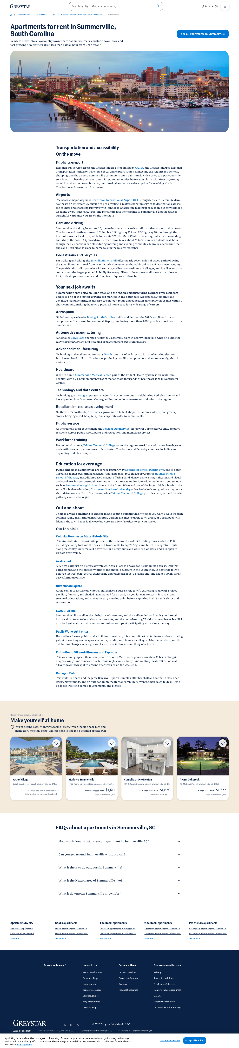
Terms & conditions (163, 978)
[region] (119, 1041)
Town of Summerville (116, 428)
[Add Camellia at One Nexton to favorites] (167, 743)
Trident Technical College (99, 445)
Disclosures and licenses (167, 965)
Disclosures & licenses (165, 984)
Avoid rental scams (92, 972)
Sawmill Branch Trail (104, 260)
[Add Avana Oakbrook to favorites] (223, 743)
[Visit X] (78, 1024)
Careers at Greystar (128, 978)
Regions (123, 984)
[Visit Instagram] (65, 1024)
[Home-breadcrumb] (11, 15)
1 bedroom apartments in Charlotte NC (118, 933)
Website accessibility (164, 1001)
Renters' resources (92, 990)
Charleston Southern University (110, 489)
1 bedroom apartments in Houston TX (117, 928)
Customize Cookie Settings (167, 1007)
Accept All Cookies (194, 1040)
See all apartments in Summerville (203, 34)
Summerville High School (82, 485)
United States (41, 15)
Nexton (92, 412)
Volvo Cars (77, 338)
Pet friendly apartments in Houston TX (207, 928)
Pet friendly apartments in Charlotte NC (208, 933)
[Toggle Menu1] (225, 6)
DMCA (157, 996)
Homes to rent (24, 15)
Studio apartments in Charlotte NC (71, 933)
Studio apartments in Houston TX (71, 928)
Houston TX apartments (21, 928)
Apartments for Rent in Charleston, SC (95, 1031)
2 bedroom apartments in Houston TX (162, 928)
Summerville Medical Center (93, 375)
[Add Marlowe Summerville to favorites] (112, 743)
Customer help (90, 978)
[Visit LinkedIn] (71, 1024)
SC (54, 15)
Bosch (108, 354)
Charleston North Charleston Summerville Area (81, 15)
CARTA (139, 167)
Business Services (127, 972)
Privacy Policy (24, 1044)
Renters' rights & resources (167, 990)
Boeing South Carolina (101, 317)
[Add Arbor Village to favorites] (56, 743)
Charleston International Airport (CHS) (116, 200)
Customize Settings (170, 1040)
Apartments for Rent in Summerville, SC (135, 1031)
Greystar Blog (89, 1007)
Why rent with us (91, 1001)
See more (14, 938)
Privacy (157, 972)
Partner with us (127, 965)
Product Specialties (128, 990)
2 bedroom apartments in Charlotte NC (162, 933)
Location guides (91, 996)
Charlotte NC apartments (22, 933)
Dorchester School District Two (144, 469)
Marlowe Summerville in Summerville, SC (55, 1031)
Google (82, 395)
